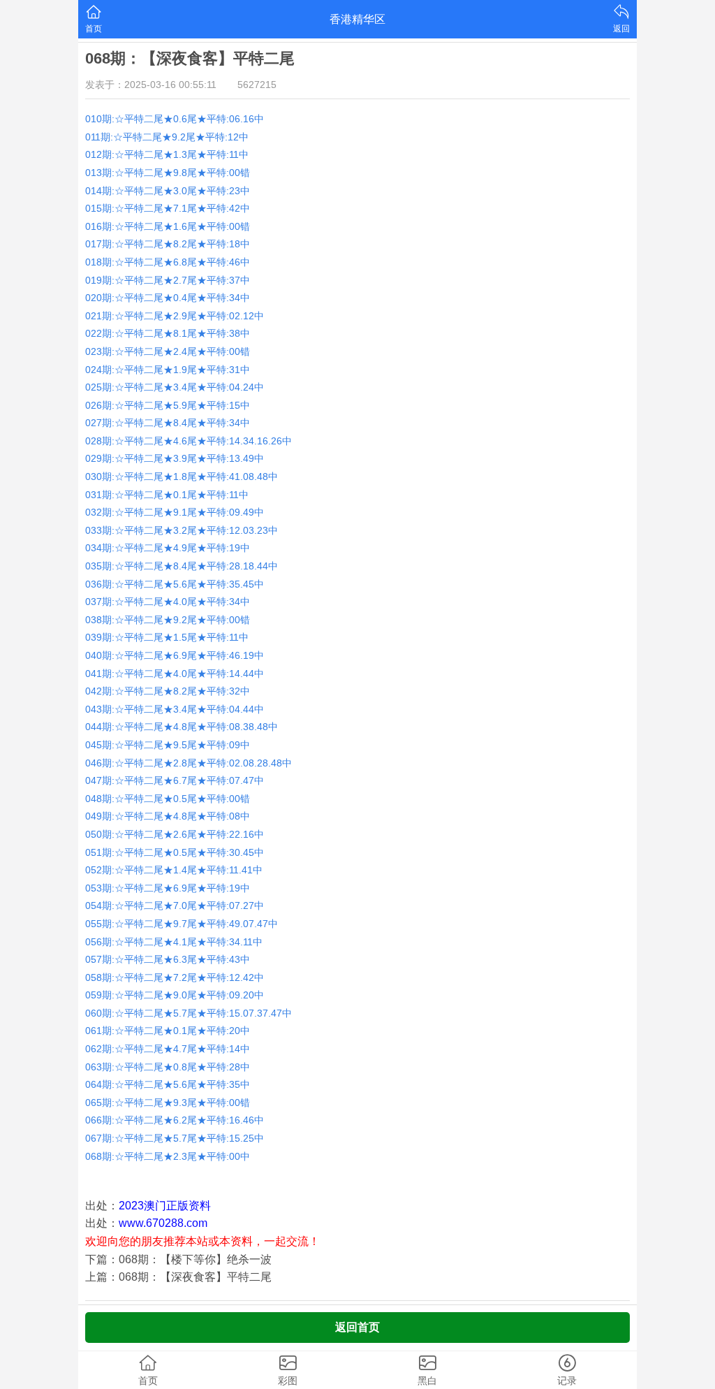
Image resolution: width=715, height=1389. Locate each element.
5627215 (257, 84)
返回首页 (357, 1327)
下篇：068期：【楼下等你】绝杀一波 (178, 1259)
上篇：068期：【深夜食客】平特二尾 (178, 1277)
